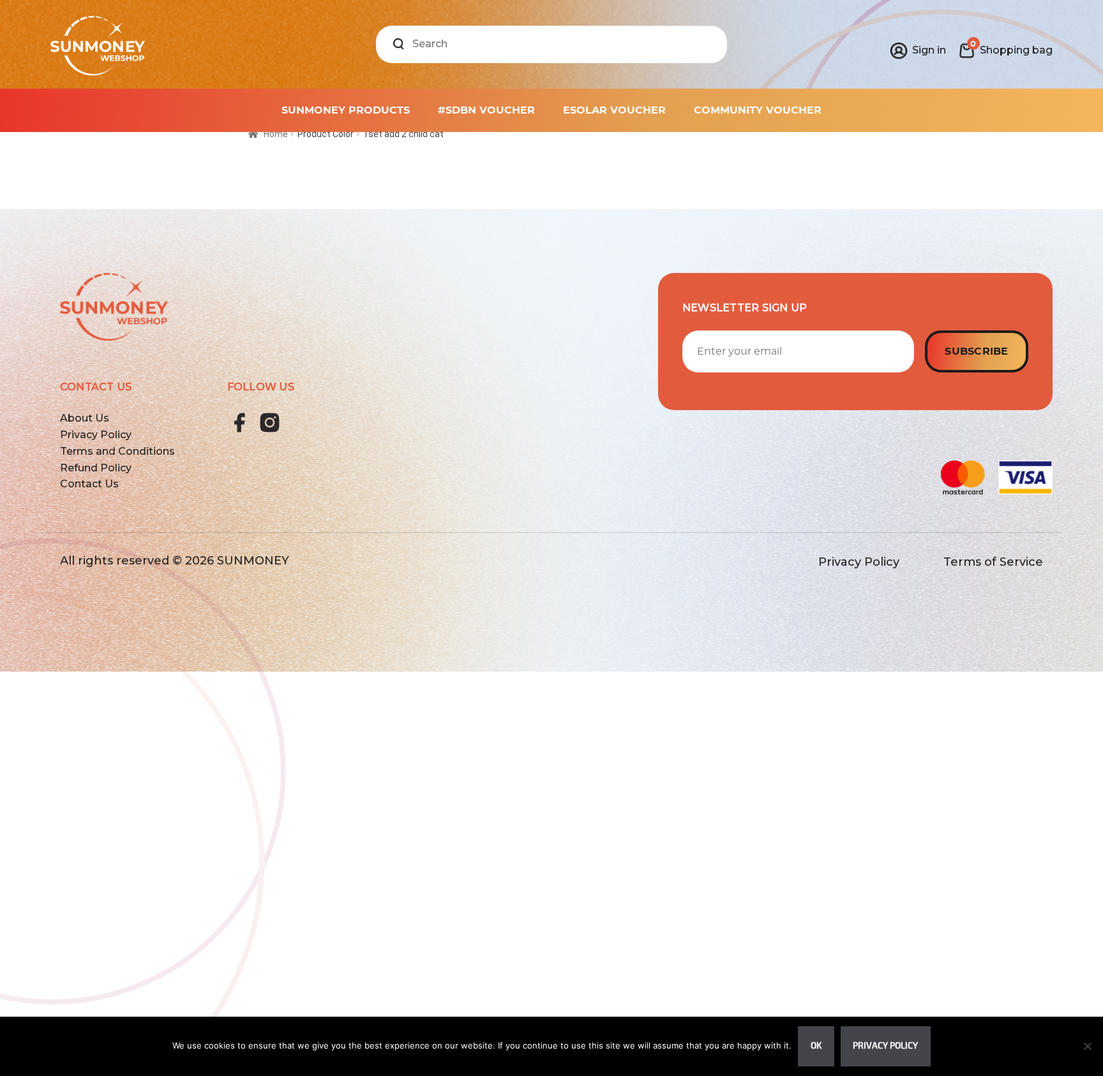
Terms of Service (993, 562)
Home (276, 134)
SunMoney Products (345, 110)
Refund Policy (95, 468)
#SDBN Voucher (486, 110)
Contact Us (89, 484)
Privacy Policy (95, 435)
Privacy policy (885, 1045)
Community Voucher (758, 110)
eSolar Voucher (614, 110)
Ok (816, 1045)
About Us (84, 418)
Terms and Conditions (117, 451)
